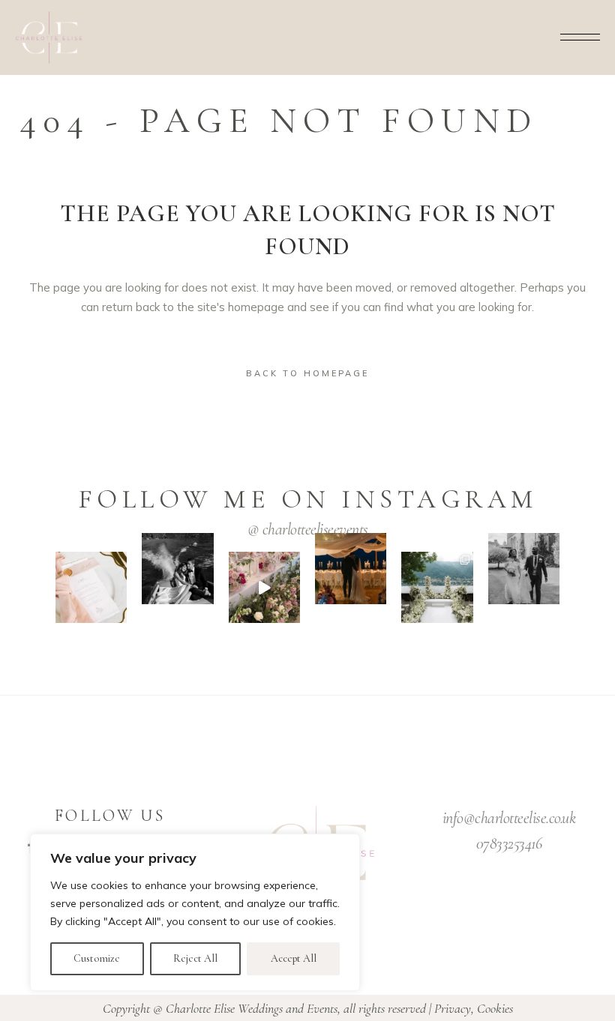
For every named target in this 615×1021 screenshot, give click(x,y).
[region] (195, 912)
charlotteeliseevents (315, 529)
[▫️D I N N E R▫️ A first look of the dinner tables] (350, 568)
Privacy (452, 1008)
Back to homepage (307, 373)
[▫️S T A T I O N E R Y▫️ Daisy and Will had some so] (91, 587)
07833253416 (509, 843)
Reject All (195, 958)
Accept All (293, 958)
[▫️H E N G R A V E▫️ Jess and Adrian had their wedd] (524, 568)
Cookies (495, 1008)
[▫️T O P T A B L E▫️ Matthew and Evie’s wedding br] (264, 587)
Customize (97, 958)
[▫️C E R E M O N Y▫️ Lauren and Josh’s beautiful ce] (436, 587)
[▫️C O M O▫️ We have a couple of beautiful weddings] (177, 568)
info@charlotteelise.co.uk (509, 818)
